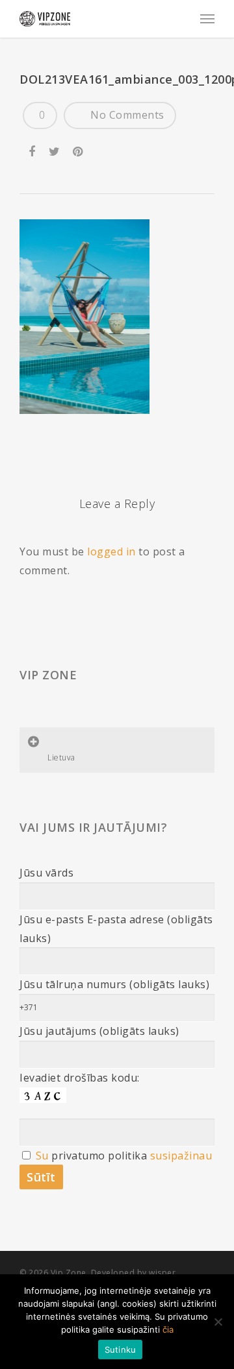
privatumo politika (99, 1155)
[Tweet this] (55, 148)
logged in (111, 551)
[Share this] (33, 148)
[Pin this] (79, 148)
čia (168, 1329)
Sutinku (120, 1349)
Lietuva (61, 757)
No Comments (126, 115)
